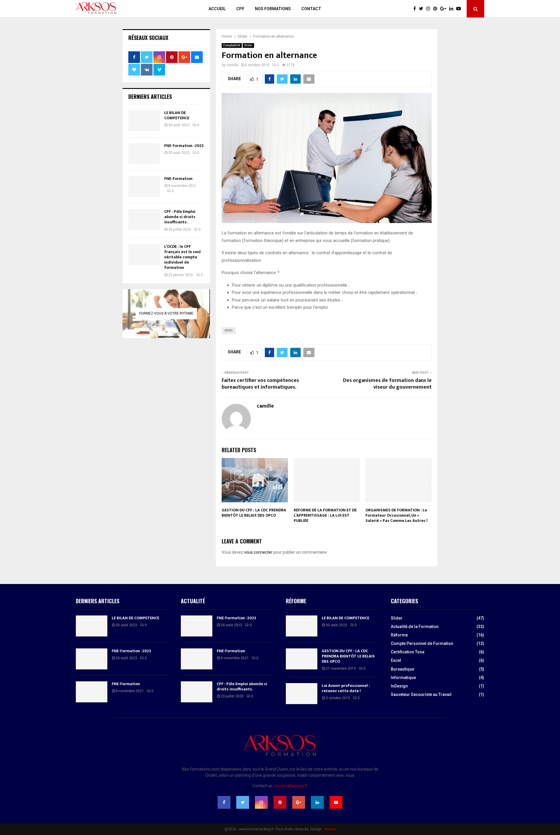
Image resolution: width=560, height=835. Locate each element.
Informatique (403, 677)
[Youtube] (460, 8)
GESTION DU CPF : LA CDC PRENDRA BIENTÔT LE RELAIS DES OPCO (254, 513)
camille (232, 65)
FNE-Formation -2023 (184, 145)
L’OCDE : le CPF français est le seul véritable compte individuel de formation (182, 257)
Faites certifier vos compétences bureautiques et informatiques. (260, 384)
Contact (311, 8)
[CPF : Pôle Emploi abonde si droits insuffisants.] (144, 219)
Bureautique (402, 669)
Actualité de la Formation (415, 626)
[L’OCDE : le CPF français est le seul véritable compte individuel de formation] (144, 254)
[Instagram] (429, 8)
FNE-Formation (178, 178)
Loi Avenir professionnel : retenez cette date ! (346, 688)
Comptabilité (231, 45)
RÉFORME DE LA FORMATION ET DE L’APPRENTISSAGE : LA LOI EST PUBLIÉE (325, 515)
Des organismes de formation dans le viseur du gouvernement (387, 384)
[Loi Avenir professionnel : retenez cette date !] (301, 693)
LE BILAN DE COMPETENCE (176, 115)
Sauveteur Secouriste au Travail (421, 694)
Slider (248, 45)
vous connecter (258, 552)
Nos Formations (273, 8)
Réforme (399, 635)
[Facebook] (416, 8)
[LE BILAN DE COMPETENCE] (144, 120)
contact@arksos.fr (291, 785)
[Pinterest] (436, 8)
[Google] (444, 8)
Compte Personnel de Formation (422, 643)
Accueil (217, 8)
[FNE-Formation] (144, 186)
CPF (240, 8)
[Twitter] (422, 8)
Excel (396, 660)
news (229, 330)
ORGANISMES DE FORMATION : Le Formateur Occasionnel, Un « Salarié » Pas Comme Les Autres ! (396, 515)
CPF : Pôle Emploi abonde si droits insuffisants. (179, 216)
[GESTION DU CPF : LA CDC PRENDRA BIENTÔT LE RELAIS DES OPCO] (301, 658)
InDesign (399, 686)
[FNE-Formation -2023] (144, 153)
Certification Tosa (407, 652)
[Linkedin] (452, 8)
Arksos (330, 829)
